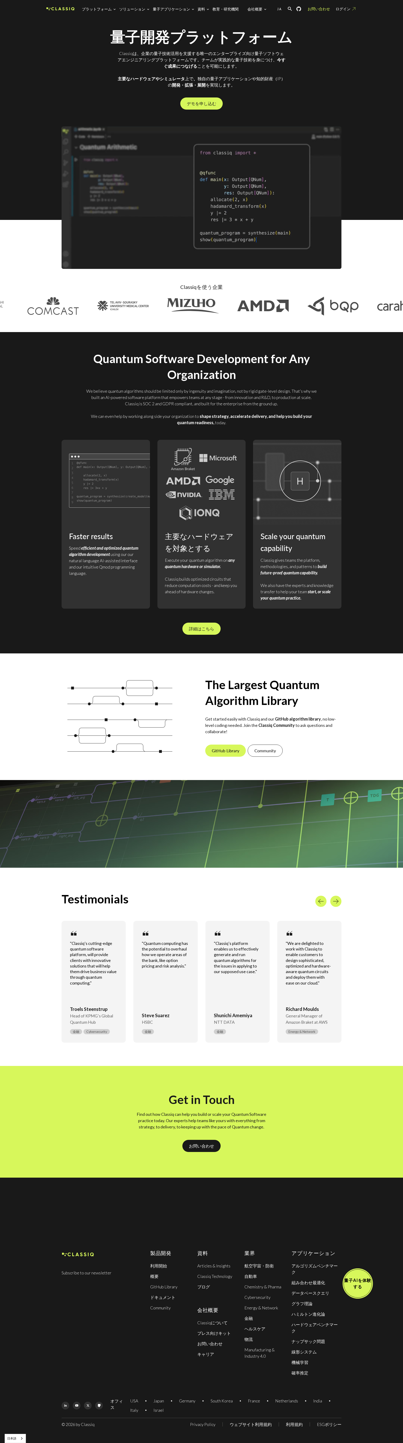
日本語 (11, 1438)
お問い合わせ (319, 9)
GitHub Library (225, 750)
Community (265, 750)
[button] (99, 9)
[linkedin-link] (65, 1405)
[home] (60, 9)
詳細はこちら (201, 628)
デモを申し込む (201, 103)
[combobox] (15, 1438)
